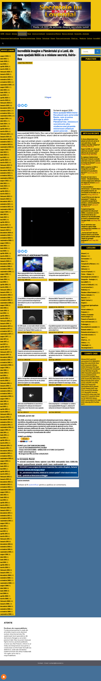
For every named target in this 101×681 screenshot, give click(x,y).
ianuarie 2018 (4, 323)
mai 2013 (3, 469)
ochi (89, 382)
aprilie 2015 (4, 409)
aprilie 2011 (3, 534)
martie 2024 (4, 131)
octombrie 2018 (5, 300)
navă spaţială (60, 462)
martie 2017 (4, 349)
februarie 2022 (5, 196)
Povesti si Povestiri (87, 319)
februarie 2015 (5, 414)
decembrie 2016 (5, 357)
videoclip (89, 402)
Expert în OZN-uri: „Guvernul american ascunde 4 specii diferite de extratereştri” (90, 151)
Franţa (88, 373)
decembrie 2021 (5, 201)
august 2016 (4, 367)
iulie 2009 (3, 588)
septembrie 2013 (5, 458)
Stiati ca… (75, 38)
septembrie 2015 (5, 396)
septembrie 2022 (5, 178)
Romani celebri (86, 329)
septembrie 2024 (5, 116)
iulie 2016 (3, 370)
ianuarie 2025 (4, 105)
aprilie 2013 (4, 471)
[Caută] (98, 51)
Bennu (37, 462)
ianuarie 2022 (4, 199)
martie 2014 (4, 443)
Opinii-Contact (86, 300)
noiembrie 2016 (5, 360)
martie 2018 (4, 318)
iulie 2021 (3, 214)
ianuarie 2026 (4, 74)
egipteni (43, 462)
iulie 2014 (3, 432)
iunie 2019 (3, 279)
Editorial (84, 269)
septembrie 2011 (5, 521)
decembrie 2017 (5, 326)
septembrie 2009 (5, 583)
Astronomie (22, 34)
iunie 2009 (3, 591)
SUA (89, 398)
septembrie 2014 (5, 427)
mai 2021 (3, 220)
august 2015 (4, 399)
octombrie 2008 (5, 611)
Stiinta (38, 38)
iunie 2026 (3, 61)
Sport (83, 337)
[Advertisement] (48, 81)
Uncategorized (86, 348)
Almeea (14, 34)
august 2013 (4, 461)
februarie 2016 (5, 383)
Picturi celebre (86, 309)
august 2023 (4, 149)
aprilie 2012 (4, 502)
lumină (85, 377)
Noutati (32, 459)
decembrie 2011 (5, 513)
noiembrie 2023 (5, 142)
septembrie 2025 (5, 85)
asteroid (23, 462)
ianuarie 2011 (4, 541)
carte (91, 363)
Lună (49, 462)
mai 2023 (3, 157)
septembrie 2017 (5, 334)
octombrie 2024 (5, 113)
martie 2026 (4, 69)
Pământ (20, 464)
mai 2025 (3, 95)
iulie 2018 (3, 308)
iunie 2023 (3, 155)
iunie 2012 (3, 497)
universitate (91, 400)
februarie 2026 (5, 72)
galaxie (96, 373)
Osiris (67, 462)
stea (92, 396)
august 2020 (4, 243)
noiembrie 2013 (5, 453)
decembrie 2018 (5, 295)
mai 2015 (3, 406)
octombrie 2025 (5, 82)
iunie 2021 (3, 217)
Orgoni (52, 38)
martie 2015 (4, 412)
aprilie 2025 (4, 98)
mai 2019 (3, 282)
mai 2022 (3, 188)
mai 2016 (3, 375)
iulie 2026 (3, 59)
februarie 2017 (5, 352)
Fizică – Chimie (86, 274)
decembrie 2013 (5, 451)
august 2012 (4, 492)
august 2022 (4, 181)
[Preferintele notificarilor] (4, 677)
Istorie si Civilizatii (38, 34)
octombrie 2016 (5, 362)
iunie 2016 (3, 373)
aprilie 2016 (4, 378)
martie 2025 (4, 100)
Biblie (96, 361)
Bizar (29, 34)
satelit (45, 464)
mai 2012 (3, 500)
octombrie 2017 (5, 331)
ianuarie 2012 (4, 510)
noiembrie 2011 (5, 515)
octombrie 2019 (5, 269)
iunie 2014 (3, 435)
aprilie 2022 (4, 191)
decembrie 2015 (5, 388)
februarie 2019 (5, 290)
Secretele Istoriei (87, 335)
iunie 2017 (3, 341)
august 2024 (4, 118)
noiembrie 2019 (5, 266)
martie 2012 (4, 505)
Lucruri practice (86, 287)
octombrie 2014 (5, 425)
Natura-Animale (67, 34)
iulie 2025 (3, 90)
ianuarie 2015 (4, 417)
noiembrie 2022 (5, 173)
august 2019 (4, 274)
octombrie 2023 (5, 144)
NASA (53, 462)
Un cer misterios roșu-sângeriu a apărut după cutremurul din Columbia (89, 226)
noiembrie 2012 (5, 484)
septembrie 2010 (5, 552)
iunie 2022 (3, 186)
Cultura (89, 38)
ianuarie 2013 (4, 479)
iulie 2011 (3, 526)
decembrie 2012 (5, 482)
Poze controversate (63, 38)
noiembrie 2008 (5, 609)
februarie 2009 (5, 601)
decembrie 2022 (5, 170)
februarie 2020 (5, 258)
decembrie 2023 (5, 139)
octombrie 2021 (5, 207)
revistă (88, 390)
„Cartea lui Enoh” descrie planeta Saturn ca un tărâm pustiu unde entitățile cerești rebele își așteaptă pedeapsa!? (90, 236)
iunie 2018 (3, 310)
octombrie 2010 (5, 549)
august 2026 (4, 56)
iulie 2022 (3, 183)
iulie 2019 (3, 277)
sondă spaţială (58, 464)
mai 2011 (3, 531)
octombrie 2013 (5, 456)
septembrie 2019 (5, 271)
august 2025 (4, 87)
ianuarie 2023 (4, 168)
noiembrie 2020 (5, 235)
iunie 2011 (3, 528)
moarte (89, 379)
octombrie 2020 (5, 238)
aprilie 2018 (4, 316)
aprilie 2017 (4, 347)
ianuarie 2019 (4, 292)
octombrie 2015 (5, 393)
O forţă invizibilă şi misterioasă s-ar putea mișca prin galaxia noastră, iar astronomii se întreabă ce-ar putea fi (91, 190)
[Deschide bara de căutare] (3, 44)
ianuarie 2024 (4, 136)
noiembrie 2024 (5, 111)
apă (93, 359)
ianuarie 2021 (4, 230)
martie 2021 (4, 225)
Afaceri (8, 34)
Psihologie (84, 324)
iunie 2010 (3, 560)
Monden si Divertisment (88, 292)
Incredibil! (96, 38)
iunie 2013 (3, 466)
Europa (88, 369)
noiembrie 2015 (5, 391)
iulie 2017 (3, 339)
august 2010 (4, 554)
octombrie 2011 (5, 518)
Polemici (84, 312)
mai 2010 (3, 562)
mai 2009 (3, 593)
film (88, 371)
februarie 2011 (4, 539)
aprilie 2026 (4, 66)
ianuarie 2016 (4, 386)
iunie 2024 (3, 124)
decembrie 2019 (5, 264)
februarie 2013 (5, 477)
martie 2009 (4, 598)
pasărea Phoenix (29, 464)
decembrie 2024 (5, 108)
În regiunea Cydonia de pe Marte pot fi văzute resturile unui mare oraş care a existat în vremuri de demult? (90, 160)
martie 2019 (4, 287)
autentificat (34, 485)
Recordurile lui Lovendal (89, 327)
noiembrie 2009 (5, 578)
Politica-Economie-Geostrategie (87, 315)
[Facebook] (19, 105)
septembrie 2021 (5, 209)
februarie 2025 (5, 103)
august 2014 (4, 430)
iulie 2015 (3, 401)
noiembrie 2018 (5, 297)
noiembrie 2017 (5, 328)
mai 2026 (3, 64)
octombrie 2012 (5, 487)
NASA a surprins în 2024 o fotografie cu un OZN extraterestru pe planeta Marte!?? (89, 170)
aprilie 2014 (4, 440)
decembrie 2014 (5, 419)
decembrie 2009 (5, 575)
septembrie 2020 (5, 240)
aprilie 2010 (4, 565)
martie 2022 (4, 194)
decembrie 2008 (5, 606)
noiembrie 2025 (5, 79)
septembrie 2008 (5, 614)
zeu (65, 464)
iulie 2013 (3, 464)
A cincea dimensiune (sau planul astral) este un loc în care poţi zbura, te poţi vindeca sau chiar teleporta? (90, 142)
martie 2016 (4, 380)
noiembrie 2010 (5, 547)
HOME (2, 34)
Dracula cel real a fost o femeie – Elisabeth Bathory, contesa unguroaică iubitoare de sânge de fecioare (90, 180)
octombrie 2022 (5, 175)
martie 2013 (4, 474)
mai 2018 (3, 313)
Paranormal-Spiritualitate (9, 38)
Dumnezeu (90, 367)
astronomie (30, 462)
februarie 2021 (5, 227)
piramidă (39, 464)
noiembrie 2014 (5, 422)
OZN (84, 384)
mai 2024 (3, 126)
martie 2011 (3, 536)
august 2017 (4, 336)
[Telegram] (25, 105)
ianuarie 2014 (4, 448)
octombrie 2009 (5, 580)
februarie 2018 (5, 321)
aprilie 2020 (4, 253)
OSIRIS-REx (74, 462)
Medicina (83, 38)
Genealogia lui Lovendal (88, 277)
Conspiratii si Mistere (53, 34)
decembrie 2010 (5, 544)
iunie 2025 (3, 92)
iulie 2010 (3, 557)
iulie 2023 (3, 152)
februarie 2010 (5, 570)
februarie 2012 (5, 508)
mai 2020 (3, 251)
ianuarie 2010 (4, 572)
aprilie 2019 (4, 284)
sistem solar (94, 394)
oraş (95, 382)
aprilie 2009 (4, 596)
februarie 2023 (5, 165)
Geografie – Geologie (81, 34)
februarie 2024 (5, 134)
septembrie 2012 (5, 489)
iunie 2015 (3, 404)
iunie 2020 (3, 248)
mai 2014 (3, 438)
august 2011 (4, 523)
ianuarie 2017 (4, 354)
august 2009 (4, 585)
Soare (50, 464)
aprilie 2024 (4, 129)
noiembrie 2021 (5, 204)
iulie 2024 (3, 121)
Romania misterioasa (27, 38)
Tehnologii (46, 38)
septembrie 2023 (5, 147)
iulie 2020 (3, 245)
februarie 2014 (5, 445)
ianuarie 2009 (4, 604)
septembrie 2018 (5, 303)
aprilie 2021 (4, 222)
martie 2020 (4, 256)
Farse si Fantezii (86, 272)
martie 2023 (4, 162)
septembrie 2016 (5, 365)
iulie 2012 (3, 495)
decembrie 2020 (5, 232)
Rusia (88, 392)
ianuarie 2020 (4, 261)
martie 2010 (4, 567)
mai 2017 (3, 344)
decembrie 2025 (5, 77)
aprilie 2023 (4, 160)
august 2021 (4, 212)
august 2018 (4, 305)
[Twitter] (22, 105)
